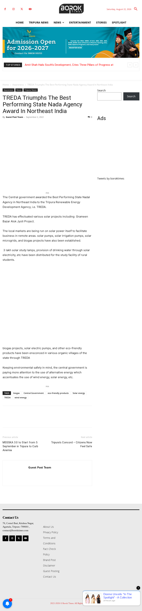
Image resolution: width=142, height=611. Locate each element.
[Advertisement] (118, 151)
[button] (135, 9)
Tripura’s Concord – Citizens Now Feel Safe (71, 444)
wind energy (21, 397)
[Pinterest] (23, 125)
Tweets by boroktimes (110, 178)
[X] (21, 9)
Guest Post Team (14, 117)
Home (6, 84)
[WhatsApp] (32, 125)
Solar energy (79, 393)
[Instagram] (13, 9)
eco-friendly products (58, 393)
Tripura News (31, 90)
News (18, 90)
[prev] (130, 65)
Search (101, 90)
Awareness (18, 84)
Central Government (34, 393)
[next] (135, 65)
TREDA (7, 397)
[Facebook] (5, 9)
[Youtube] (30, 9)
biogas (16, 393)
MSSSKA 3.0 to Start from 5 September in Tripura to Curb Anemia (20, 446)
